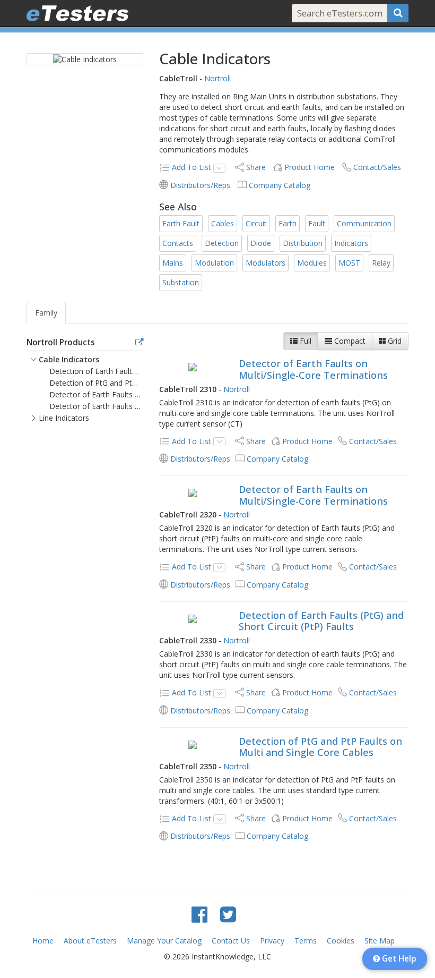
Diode (260, 243)
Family (46, 313)
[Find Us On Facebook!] (199, 914)
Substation (180, 282)
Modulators (265, 263)
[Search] (397, 13)
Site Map (379, 941)
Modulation (214, 263)
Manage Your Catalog (164, 941)
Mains (172, 263)
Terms (305, 941)
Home (43, 941)
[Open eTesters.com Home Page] (77, 13)
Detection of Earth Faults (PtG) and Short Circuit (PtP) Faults (321, 621)
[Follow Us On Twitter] (228, 914)
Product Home (309, 167)
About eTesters (90, 941)
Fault (316, 223)
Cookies (340, 941)
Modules (312, 263)
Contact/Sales (377, 167)
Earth (288, 223)
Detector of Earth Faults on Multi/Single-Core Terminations (313, 369)
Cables (222, 223)
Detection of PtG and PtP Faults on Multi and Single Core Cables (320, 747)
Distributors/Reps (200, 185)
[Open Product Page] (192, 366)
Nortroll (217, 78)
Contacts (177, 243)
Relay (381, 263)
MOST (349, 263)
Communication (364, 223)
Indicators (351, 243)
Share (256, 167)
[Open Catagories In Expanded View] (139, 342)
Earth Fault (180, 223)
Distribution (303, 243)
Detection (222, 243)
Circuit (256, 223)
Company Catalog (279, 185)
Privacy (272, 941)
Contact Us (231, 941)
